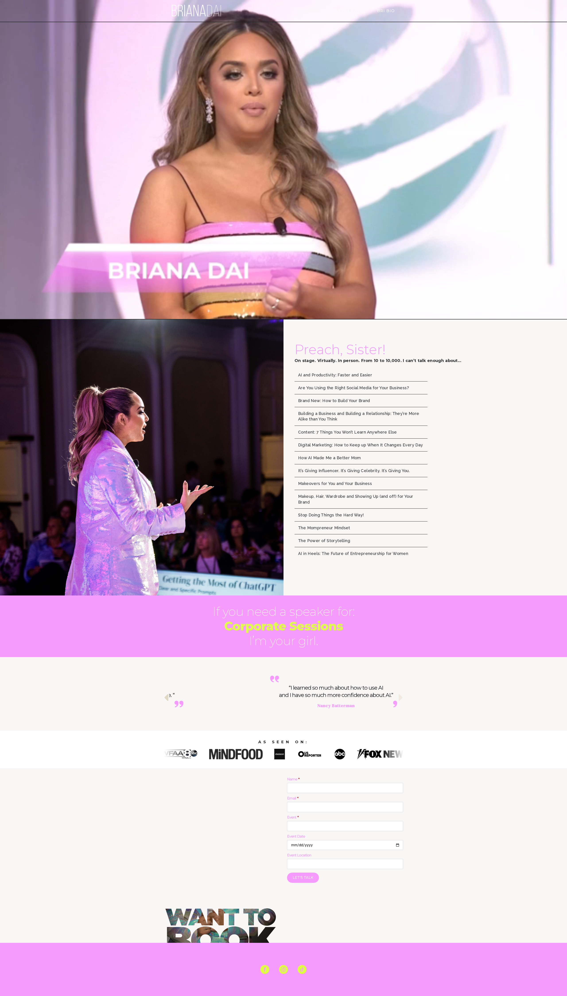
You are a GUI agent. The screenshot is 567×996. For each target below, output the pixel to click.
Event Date (296, 836)
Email (292, 798)
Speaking (348, 10)
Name (293, 779)
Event (293, 817)
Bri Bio (386, 10)
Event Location (299, 855)
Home (313, 10)
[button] (166, 697)
